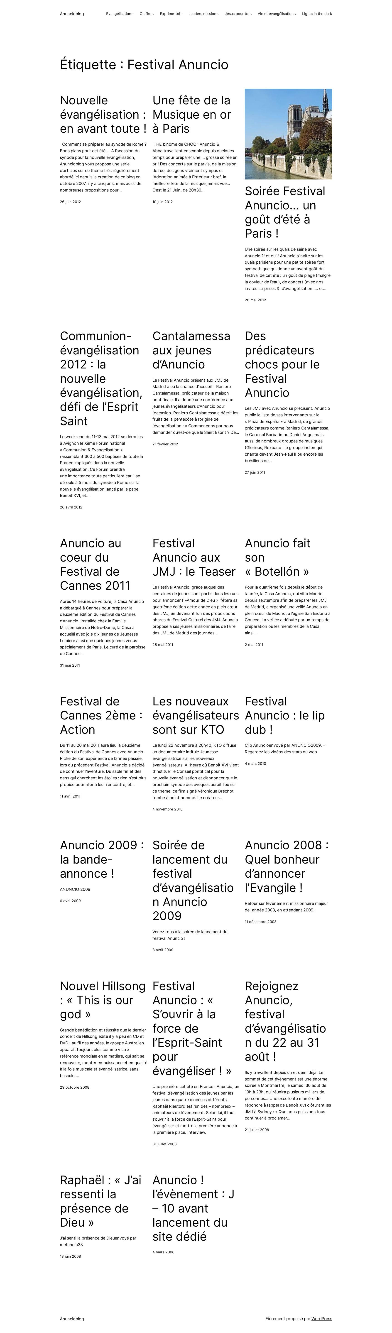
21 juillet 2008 (257, 1129)
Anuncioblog (72, 13)
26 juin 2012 (70, 201)
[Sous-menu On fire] (153, 14)
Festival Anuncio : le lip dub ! (285, 715)
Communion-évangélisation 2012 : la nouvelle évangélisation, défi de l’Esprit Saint (101, 378)
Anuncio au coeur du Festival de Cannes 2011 (95, 564)
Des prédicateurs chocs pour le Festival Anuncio (282, 364)
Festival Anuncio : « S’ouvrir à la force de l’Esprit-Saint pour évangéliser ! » (192, 1028)
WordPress (321, 1318)
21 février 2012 (165, 444)
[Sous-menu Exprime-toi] (182, 14)
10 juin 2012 (162, 201)
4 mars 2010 (255, 763)
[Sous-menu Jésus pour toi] (251, 14)
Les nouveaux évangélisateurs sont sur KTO (195, 715)
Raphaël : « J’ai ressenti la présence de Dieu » (100, 1201)
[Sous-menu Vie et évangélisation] (295, 14)
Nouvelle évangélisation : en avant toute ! (103, 114)
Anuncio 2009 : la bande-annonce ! (102, 859)
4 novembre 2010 (167, 809)
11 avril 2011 (70, 796)
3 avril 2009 (162, 950)
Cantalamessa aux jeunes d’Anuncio (191, 350)
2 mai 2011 (254, 644)
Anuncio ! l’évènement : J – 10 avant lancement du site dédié (193, 1208)
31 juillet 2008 (164, 1144)
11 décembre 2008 (261, 921)
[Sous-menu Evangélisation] (133, 14)
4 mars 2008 (163, 1252)
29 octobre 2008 (74, 1087)
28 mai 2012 (255, 300)
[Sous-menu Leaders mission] (218, 14)
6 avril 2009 (70, 900)
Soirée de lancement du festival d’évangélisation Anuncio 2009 (193, 880)
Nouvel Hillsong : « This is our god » (103, 1000)
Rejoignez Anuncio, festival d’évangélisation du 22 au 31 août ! (285, 1021)
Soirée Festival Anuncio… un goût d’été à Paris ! (285, 212)
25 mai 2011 (162, 644)
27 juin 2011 (255, 472)
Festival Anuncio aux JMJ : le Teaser (194, 557)
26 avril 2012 (71, 507)
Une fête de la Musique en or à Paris (191, 114)
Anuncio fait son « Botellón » (278, 557)
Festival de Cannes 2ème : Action (101, 715)
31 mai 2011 (70, 665)
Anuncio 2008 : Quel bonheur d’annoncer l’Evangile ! (287, 866)
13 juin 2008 (70, 1256)
